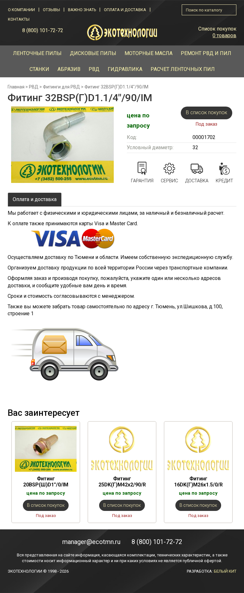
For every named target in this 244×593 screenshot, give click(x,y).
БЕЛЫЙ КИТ (225, 571)
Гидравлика (125, 69)
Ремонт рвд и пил (206, 53)
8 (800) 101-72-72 (42, 30)
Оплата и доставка (125, 9)
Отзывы (51, 9)
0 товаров (224, 35)
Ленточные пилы (37, 53)
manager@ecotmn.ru (91, 542)
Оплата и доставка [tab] (35, 199)
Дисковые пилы (93, 53)
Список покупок (217, 29)
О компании (21, 9)
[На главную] (122, 32)
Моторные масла (149, 53)
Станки (39, 69)
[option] (45, 472)
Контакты (19, 19)
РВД (94, 69)
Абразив (69, 69)
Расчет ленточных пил (183, 69)
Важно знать (82, 9)
